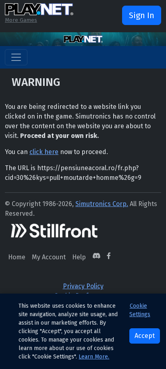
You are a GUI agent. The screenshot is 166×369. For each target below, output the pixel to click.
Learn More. (94, 356)
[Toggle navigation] (16, 57)
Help (79, 257)
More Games (21, 20)
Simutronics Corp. (101, 204)
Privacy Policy (83, 286)
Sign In (141, 15)
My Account (49, 257)
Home (16, 257)
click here (43, 152)
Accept (145, 336)
